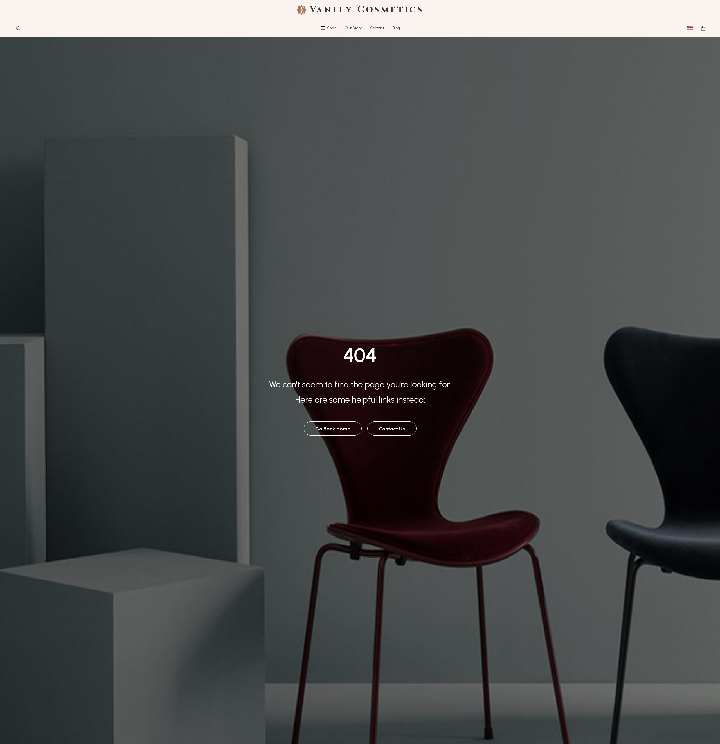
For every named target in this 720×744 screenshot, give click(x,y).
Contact (377, 28)
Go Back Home (332, 429)
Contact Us (392, 429)
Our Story (353, 28)
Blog (396, 28)
